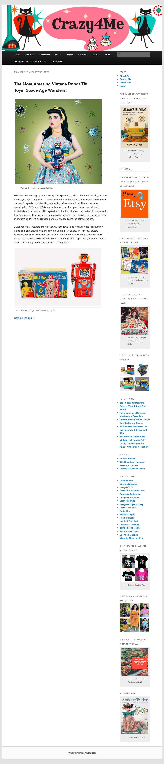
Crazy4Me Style (127, 500)
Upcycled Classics (129, 534)
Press (58, 54)
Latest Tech (57, 61)
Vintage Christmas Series (132, 468)
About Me (29, 54)
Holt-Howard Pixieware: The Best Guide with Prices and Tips (133, 430)
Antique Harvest (127, 458)
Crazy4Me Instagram (130, 493)
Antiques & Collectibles (89, 54)
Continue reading (24, 317)
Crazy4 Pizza (126, 487)
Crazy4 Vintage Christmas (132, 490)
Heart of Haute (127, 517)
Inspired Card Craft (129, 521)
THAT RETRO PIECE (130, 527)
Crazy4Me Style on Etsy (131, 504)
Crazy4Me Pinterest (129, 497)
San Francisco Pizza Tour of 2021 (30, 61)
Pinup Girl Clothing (129, 524)
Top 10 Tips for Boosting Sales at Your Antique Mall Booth (133, 406)
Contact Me (44, 54)
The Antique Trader (129, 531)
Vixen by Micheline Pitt (131, 538)
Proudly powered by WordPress (82, 752)
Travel (107, 54)
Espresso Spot (127, 514)
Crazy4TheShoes (128, 507)
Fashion (69, 54)
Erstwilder (125, 510)
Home (17, 54)
